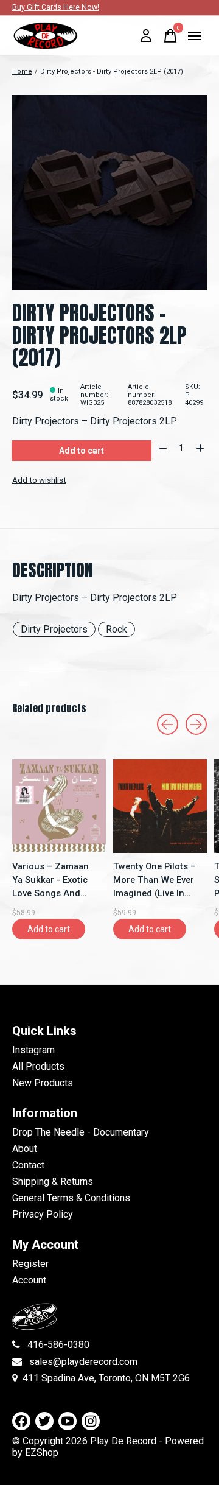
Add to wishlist (39, 480)
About (24, 1148)
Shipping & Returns (52, 1181)
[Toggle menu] (194, 36)
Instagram (33, 1050)
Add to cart (81, 450)
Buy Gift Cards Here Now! (55, 7)
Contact (28, 1165)
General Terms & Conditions (71, 1198)
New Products (42, 1083)
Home (22, 71)
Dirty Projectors (54, 629)
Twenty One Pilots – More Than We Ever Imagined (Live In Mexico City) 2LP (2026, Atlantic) (154, 880)
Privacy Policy (42, 1214)
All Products (38, 1066)
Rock (116, 629)
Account (29, 1280)
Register (30, 1263)
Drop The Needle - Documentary (80, 1132)
